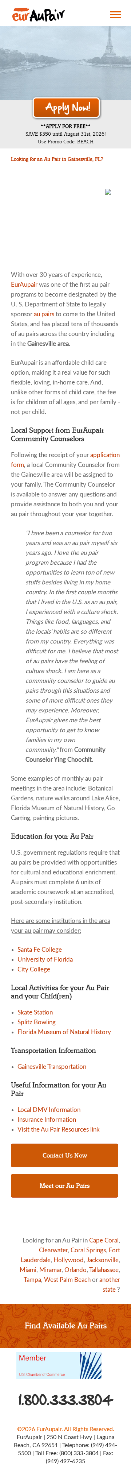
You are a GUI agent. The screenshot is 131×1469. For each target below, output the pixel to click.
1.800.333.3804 (66, 1400)
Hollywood (68, 1260)
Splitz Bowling (36, 1022)
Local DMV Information (48, 1110)
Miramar (50, 1270)
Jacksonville (103, 1260)
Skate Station (35, 1012)
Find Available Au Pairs (66, 1325)
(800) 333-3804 (79, 1453)
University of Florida (45, 959)
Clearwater (53, 1250)
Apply (66, 107)
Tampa (32, 1280)
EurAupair (24, 285)
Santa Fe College (39, 950)
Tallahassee (104, 1270)
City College (33, 969)
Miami (28, 1270)
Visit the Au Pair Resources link (58, 1129)
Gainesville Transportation (51, 1067)
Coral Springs (88, 1250)
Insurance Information (46, 1120)
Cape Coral (104, 1240)
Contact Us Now (65, 1155)
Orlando (75, 1270)
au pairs (44, 314)
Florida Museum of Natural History (64, 1032)
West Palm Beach (67, 1280)
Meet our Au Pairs (65, 1186)
